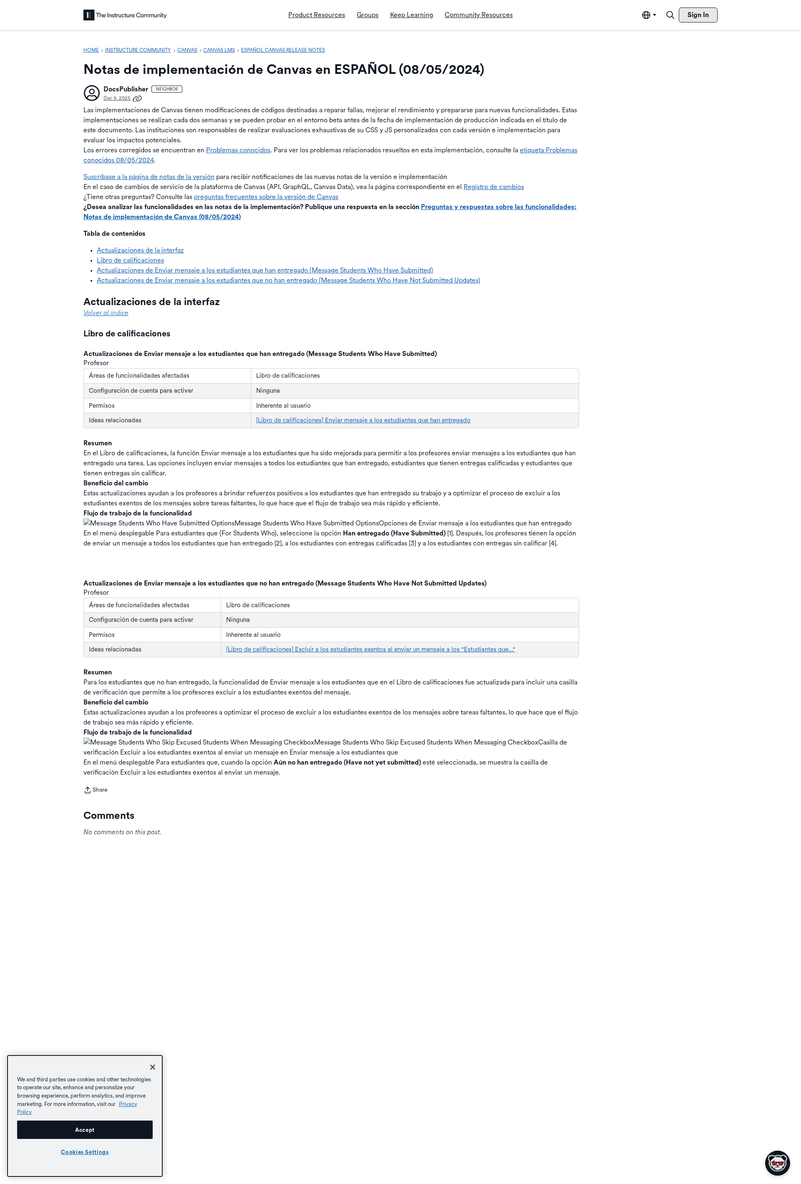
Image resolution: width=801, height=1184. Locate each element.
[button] (91, 93)
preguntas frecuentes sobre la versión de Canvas (266, 197)
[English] (125, 15)
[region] (85, 1116)
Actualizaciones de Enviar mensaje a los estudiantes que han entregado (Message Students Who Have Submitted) (265, 270)
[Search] (670, 15)
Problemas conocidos (238, 150)
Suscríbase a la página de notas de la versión (148, 177)
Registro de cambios (493, 187)
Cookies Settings (85, 1152)
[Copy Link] (137, 98)
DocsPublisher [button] (125, 89)
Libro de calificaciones (130, 260)
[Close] (153, 1067)
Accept (85, 1129)
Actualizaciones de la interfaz (140, 250)
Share (95, 790)
